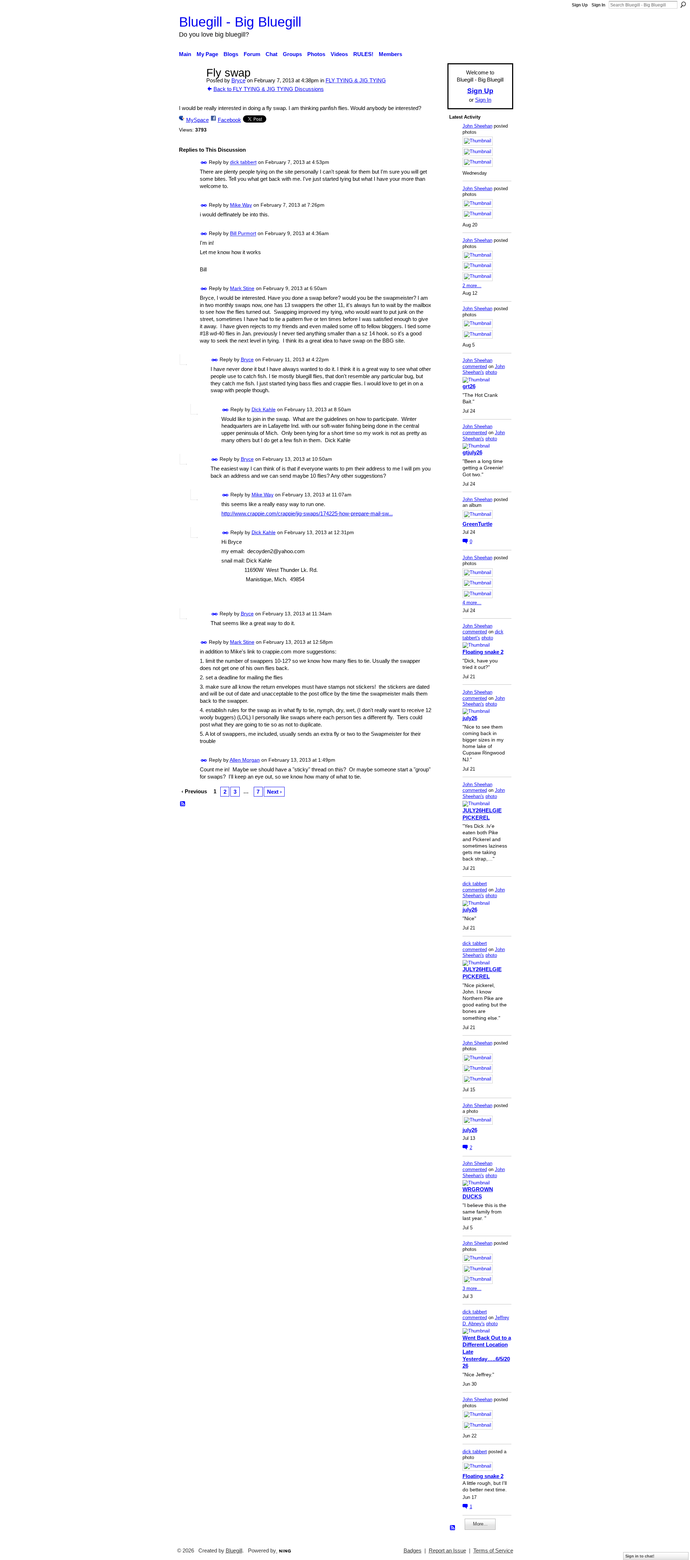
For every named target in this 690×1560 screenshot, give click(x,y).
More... (480, 1524)
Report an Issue (447, 1551)
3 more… (472, 1288)
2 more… (472, 285)
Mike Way (241, 205)
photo (491, 372)
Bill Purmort (243, 234)
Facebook (229, 120)
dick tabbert (243, 162)
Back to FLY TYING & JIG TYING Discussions (268, 89)
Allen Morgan (245, 760)
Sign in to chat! (639, 1556)
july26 (470, 718)
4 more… (472, 602)
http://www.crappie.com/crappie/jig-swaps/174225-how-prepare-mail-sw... (307, 513)
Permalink (204, 162)
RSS (183, 804)
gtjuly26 (472, 452)
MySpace (197, 120)
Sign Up (580, 5)
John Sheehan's (484, 369)
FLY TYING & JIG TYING (356, 80)
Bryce (238, 80)
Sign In (598, 5)
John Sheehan (477, 126)
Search (683, 4)
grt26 (469, 386)
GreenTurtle (477, 524)
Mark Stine (242, 288)
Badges (413, 1551)
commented (475, 366)
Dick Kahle (264, 409)
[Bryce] (190, 86)
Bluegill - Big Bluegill (240, 21)
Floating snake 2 (483, 652)
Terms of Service (493, 1551)
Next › (274, 792)
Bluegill (234, 1551)
